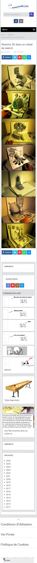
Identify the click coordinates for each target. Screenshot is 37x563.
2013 (8, 501)
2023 (8, 470)
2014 (8, 497)
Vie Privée (7, 534)
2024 (8, 467)
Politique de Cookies (15, 544)
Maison (7, 370)
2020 (8, 479)
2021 (8, 476)
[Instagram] (17, 285)
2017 (8, 488)
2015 (8, 494)
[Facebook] (8, 285)
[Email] (22, 285)
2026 (8, 460)
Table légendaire (12, 400)
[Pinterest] (13, 285)
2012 (8, 504)
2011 (8, 507)
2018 (8, 485)
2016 (8, 491)
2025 (8, 464)
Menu (4, 29)
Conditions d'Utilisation (16, 524)
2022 (8, 473)
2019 (8, 482)
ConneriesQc (6, 52)
